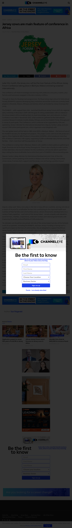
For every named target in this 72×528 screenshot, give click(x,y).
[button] (63, 236)
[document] (36, 264)
